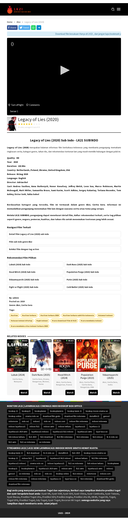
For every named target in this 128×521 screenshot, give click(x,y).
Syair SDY (68, 493)
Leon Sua (89, 186)
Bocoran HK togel (71, 500)
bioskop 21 (13, 411)
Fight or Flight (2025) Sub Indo (23, 287)
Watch (24, 392)
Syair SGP (57, 493)
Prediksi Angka (65, 496)
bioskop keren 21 (74, 411)
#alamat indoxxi (105, 315)
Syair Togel (54, 500)
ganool (106, 416)
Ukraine (43, 170)
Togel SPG (12, 500)
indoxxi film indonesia (78, 421)
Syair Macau (13, 496)
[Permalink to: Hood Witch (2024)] (64, 355)
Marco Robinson (104, 186)
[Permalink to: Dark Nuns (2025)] (41, 355)
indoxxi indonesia (99, 421)
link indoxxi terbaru (17, 437)
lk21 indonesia (83, 437)
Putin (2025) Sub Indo (77, 279)
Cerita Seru (17, 379)
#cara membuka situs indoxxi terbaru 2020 (29, 326)
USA (68, 170)
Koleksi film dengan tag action (24, 249)
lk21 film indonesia (65, 437)
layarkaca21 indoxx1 (40, 431)
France (69, 384)
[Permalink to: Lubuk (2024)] (18, 355)
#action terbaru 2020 (49, 315)
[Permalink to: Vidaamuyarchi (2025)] (110, 355)
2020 (15, 162)
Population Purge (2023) (87, 376)
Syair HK (46, 493)
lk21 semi (12, 442)
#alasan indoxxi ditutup (21, 320)
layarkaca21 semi (84, 431)
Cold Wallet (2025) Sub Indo (80, 287)
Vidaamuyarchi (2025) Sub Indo (24, 279)
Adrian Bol (22, 182)
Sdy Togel (41, 500)
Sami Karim (57, 190)
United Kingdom (56, 170)
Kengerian (37, 381)
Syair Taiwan (112, 493)
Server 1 (14, 111)
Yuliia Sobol (33, 194)
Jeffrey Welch (75, 186)
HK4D (94, 496)
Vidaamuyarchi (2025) (110, 376)
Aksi (58, 382)
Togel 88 (103, 496)
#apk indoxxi (42, 320)
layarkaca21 (80, 426)
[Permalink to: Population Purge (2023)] (87, 355)
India (110, 384)
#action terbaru (29, 315)
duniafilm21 (94, 416)
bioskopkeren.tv (56, 411)
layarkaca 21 (94, 426)
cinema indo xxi (32, 416)
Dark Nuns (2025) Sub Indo (79, 264)
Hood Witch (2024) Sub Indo (22, 272)
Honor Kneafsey (58, 186)
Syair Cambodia (95, 493)
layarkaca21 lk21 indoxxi (63, 431)
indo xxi (47, 421)
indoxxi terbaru (64, 426)
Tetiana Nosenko (106, 190)
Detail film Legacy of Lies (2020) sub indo (29, 234)
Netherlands (23, 170)
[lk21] (20, 9)
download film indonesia (74, 416)
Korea (41, 384)
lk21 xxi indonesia (27, 442)
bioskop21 (26, 411)
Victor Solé (20, 194)
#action (14, 315)
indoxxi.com (60, 421)
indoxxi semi (49, 426)
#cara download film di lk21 (64, 320)
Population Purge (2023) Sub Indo (83, 272)
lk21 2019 (32, 437)
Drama (46, 379)
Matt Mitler (25, 190)
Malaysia (18, 381)
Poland (34, 170)
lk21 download (46, 437)
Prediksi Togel (27, 500)
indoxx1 (36, 421)
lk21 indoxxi (98, 437)
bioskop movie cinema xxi (97, 411)
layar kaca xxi (102, 431)
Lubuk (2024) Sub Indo (19, 264)
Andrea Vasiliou (21, 186)
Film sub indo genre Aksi (20, 241)
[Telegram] (39, 27)
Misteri (45, 381)
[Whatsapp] (33, 27)
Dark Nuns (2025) (41, 374)
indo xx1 (25, 421)
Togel (112, 496)
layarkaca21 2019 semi (18, 431)
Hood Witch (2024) (64, 376)
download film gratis (51, 416)
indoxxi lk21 (34, 426)
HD (17, 158)
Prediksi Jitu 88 (82, 496)
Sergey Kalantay (87, 190)
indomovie (13, 421)
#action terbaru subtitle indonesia (78, 315)
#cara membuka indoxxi (91, 320)
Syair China (80, 493)
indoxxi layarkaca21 (17, 426)
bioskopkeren (40, 411)
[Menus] (118, 9)
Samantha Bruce (41, 190)
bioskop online (15, 416)
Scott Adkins (71, 190)
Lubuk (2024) (18, 374)
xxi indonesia (44, 442)
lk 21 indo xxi (112, 437)
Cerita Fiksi (89, 382)
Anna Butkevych (39, 186)
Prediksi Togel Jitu (31, 496)
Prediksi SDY (48, 496)
